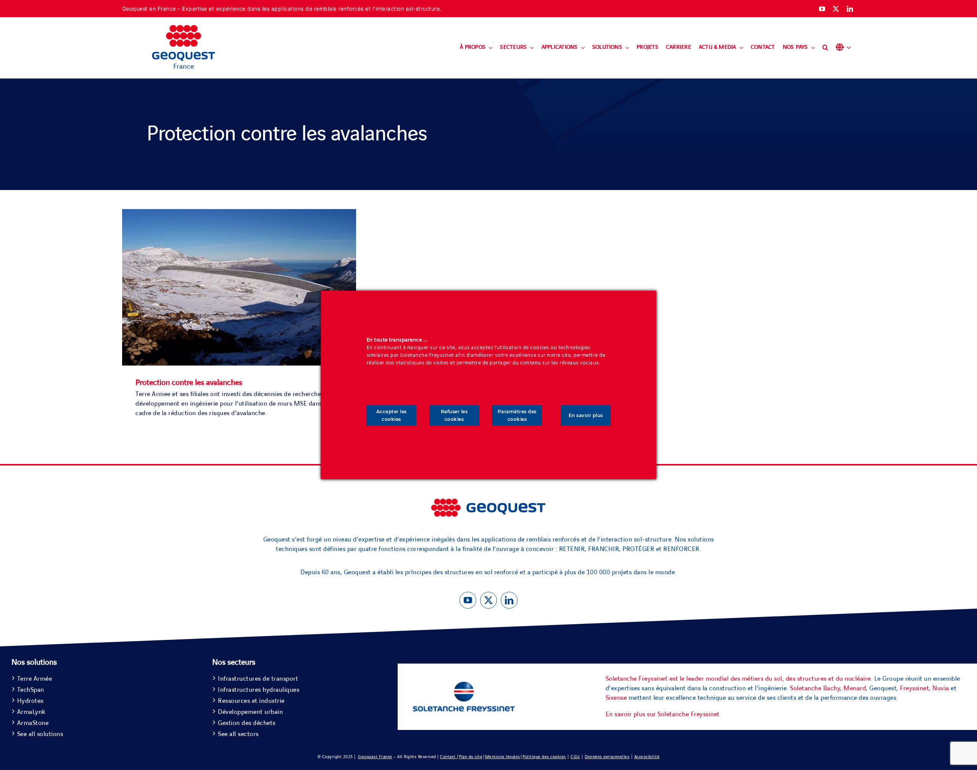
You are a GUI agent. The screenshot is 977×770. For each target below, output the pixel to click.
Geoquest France (375, 757)
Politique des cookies (544, 757)
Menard (854, 688)
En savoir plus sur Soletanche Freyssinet (663, 714)
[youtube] (822, 9)
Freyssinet (914, 688)
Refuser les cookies (454, 415)
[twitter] (836, 9)
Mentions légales (502, 757)
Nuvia (940, 688)
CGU (575, 757)
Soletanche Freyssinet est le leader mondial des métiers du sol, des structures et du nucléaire (738, 679)
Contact (448, 757)
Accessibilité (647, 757)
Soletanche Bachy (815, 688)
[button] (825, 47)
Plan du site (470, 757)
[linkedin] (850, 9)
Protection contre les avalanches (188, 382)
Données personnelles (607, 757)
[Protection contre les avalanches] (239, 213)
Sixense (616, 698)
